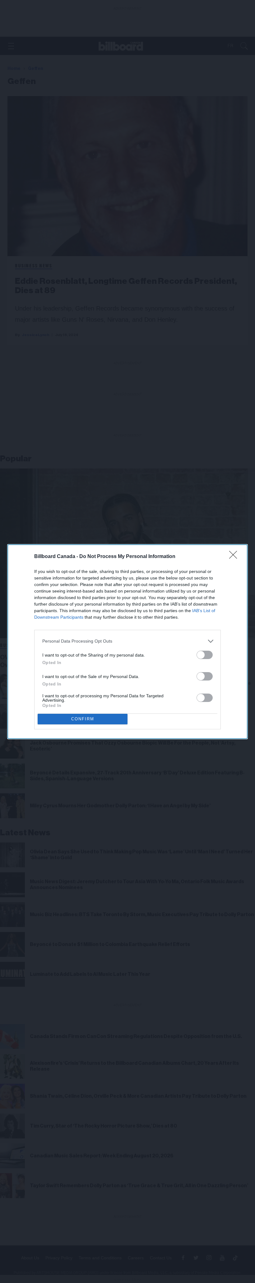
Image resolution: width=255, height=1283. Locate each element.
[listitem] (127, 641)
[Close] (235, 557)
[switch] (205, 655)
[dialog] (127, 642)
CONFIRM (82, 719)
